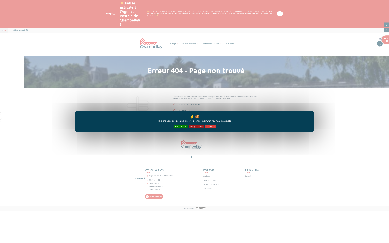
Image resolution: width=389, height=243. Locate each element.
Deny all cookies (197, 126)
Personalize (210, 126)
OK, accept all (181, 126)
